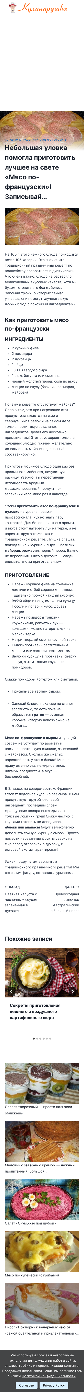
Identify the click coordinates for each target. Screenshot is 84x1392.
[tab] (34, 1039)
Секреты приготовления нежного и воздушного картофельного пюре (35, 1011)
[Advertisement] (42, 60)
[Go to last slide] (11, 991)
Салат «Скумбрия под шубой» (30, 1223)
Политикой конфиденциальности (49, 1376)
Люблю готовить (53, 139)
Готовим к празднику (21, 139)
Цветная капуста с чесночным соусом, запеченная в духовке (22, 899)
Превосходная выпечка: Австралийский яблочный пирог (65, 899)
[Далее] (72, 991)
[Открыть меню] (75, 8)
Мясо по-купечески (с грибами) (32, 1275)
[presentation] (42, 972)
